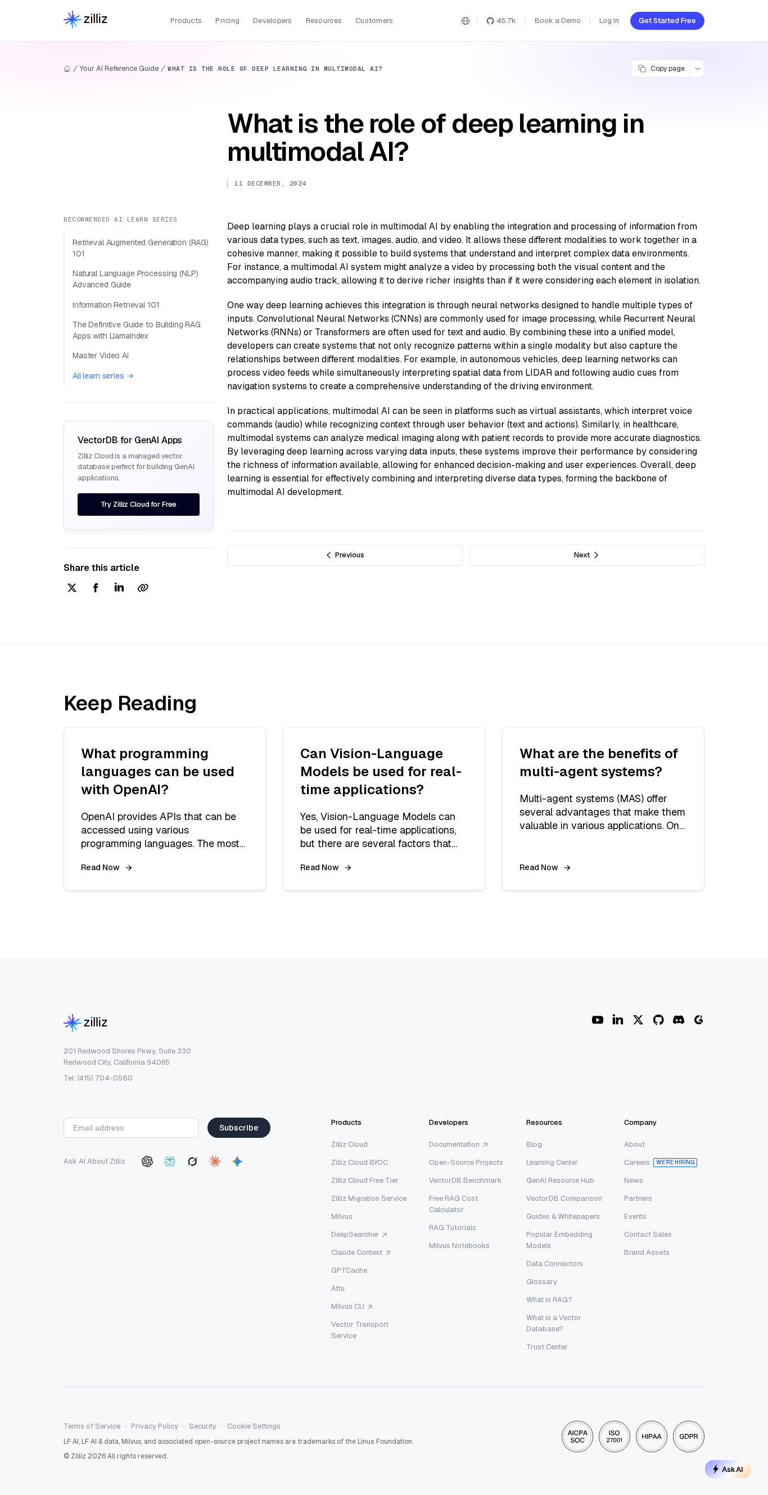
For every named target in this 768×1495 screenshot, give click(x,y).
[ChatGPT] (147, 1161)
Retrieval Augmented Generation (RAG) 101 (141, 248)
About (634, 1144)
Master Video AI (101, 355)
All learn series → (103, 376)
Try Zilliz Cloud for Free (139, 504)
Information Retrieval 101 (116, 305)
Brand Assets (647, 1252)
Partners (638, 1198)
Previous (349, 555)
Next (582, 555)
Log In (609, 20)
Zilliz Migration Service (368, 1198)
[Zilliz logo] (85, 20)
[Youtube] (597, 1019)
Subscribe (239, 1128)
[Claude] (214, 1161)
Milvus (342, 1216)
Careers (637, 1162)
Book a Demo (558, 20)
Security (202, 1426)
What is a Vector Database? (553, 1323)
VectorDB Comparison (564, 1198)
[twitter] (72, 588)
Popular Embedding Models (559, 1240)
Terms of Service (92, 1426)
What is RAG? (549, 1299)
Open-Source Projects (466, 1162)
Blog (534, 1144)
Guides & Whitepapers (563, 1216)
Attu (338, 1288)
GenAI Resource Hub (560, 1180)
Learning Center (552, 1162)
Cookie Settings (254, 1426)
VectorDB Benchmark (465, 1180)
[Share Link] (142, 588)
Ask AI (732, 1469)
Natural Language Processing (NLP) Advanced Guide (135, 279)
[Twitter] (638, 1019)
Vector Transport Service (359, 1330)
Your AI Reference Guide (119, 68)
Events (635, 1216)
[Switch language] (466, 21)
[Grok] (192, 1161)
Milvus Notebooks (459, 1245)
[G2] (698, 1019)
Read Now (100, 867)
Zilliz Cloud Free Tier (365, 1180)
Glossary (541, 1281)
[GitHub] (658, 1019)
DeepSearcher (355, 1234)
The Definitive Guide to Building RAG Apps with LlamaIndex (137, 330)
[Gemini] (237, 1161)
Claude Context (356, 1252)
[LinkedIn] (618, 1019)
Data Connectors (554, 1263)
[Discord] (678, 1019)
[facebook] (95, 588)
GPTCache (349, 1270)
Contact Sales (648, 1234)
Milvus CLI (347, 1306)
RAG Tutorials (452, 1227)
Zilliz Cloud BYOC (359, 1162)
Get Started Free (667, 20)
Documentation (454, 1144)
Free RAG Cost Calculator (453, 1204)
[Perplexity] (169, 1161)
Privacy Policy (154, 1426)
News (633, 1180)
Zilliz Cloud (349, 1144)
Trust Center (547, 1347)
